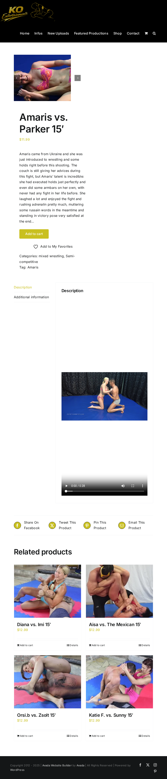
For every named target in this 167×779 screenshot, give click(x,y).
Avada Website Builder (57, 765)
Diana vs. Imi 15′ (34, 624)
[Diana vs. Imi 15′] (47, 591)
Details (74, 645)
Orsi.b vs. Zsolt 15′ (36, 715)
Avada (80, 765)
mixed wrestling (51, 256)
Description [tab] (23, 287)
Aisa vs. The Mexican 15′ (115, 624)
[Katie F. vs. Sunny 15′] (119, 681)
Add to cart (34, 234)
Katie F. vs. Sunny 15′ (111, 715)
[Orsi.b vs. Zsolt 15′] (47, 681)
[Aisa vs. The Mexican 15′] (119, 591)
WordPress (17, 769)
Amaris (32, 267)
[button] (154, 32)
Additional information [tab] (31, 297)
